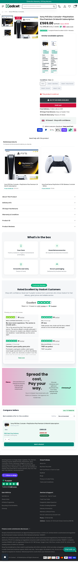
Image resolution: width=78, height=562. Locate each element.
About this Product (9, 197)
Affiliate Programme (8, 502)
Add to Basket (39, 444)
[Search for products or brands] (54, 6)
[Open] (5, 557)
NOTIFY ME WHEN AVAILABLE (59, 100)
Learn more (69, 26)
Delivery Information (46, 508)
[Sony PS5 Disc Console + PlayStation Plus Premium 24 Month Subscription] (7, 424)
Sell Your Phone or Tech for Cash (49, 469)
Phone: (42, 518)
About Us (43, 463)
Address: (42, 521)
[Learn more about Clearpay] (60, 27)
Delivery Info (7, 203)
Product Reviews (8, 227)
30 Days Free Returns (10, 209)
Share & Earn (5, 499)
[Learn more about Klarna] (64, 27)
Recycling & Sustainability (10, 505)
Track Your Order (45, 499)
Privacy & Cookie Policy (47, 479)
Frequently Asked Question (48, 502)
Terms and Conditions (46, 482)
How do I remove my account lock (50, 515)
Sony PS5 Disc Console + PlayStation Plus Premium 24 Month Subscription (35, 423)
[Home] (2, 12)
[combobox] (37, 6)
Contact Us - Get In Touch (48, 496)
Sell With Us (5, 496)
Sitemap (4, 508)
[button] (36, 28)
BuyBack (42, 473)
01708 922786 (48, 518)
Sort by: (54, 416)
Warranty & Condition (10, 215)
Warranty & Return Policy (47, 511)
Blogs (41, 476)
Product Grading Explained (48, 505)
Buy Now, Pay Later (45, 466)
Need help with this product (39, 138)
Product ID (6, 221)
